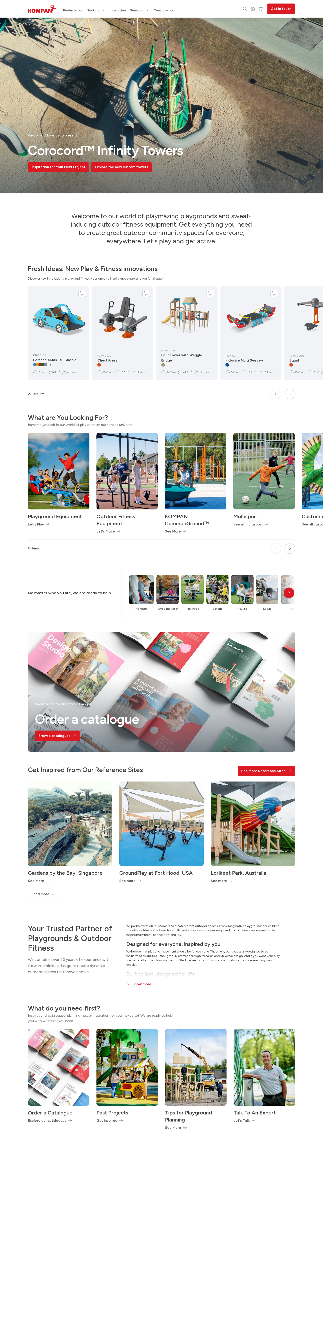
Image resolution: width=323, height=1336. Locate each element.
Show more (141, 984)
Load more (40, 894)
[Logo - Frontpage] (42, 9)
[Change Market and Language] (253, 9)
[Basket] (261, 9)
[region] (161, 105)
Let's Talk (242, 1120)
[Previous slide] (275, 394)
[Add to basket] (82, 293)
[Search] (245, 9)
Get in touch (281, 9)
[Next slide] (290, 394)
